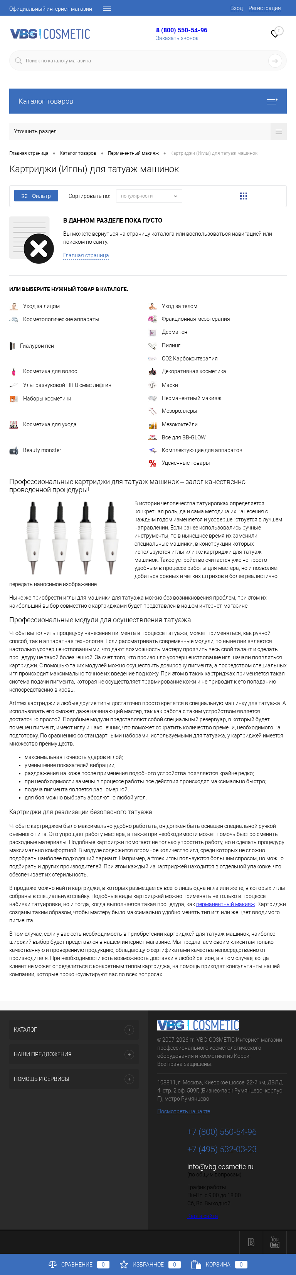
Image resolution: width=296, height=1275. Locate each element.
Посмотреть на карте (183, 1111)
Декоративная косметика (194, 371)
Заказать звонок (177, 38)
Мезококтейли (180, 424)
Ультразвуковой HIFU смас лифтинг (68, 385)
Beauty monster (42, 450)
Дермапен (174, 332)
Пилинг (171, 345)
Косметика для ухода (50, 424)
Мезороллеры (179, 411)
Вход (236, 8)
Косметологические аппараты (61, 319)
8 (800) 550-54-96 (181, 30)
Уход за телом (179, 306)
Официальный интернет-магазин (50, 9)
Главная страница (86, 255)
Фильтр (41, 196)
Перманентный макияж (192, 398)
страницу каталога (151, 234)
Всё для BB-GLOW (184, 437)
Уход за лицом (41, 306)
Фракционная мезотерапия (196, 319)
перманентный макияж (225, 904)
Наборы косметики (47, 398)
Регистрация (265, 8)
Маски (170, 385)
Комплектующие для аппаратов (202, 450)
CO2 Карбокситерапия (190, 358)
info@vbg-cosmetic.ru (220, 1167)
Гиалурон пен (37, 346)
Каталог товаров (45, 101)
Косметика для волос (50, 371)
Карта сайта (202, 1216)
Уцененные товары (186, 463)
